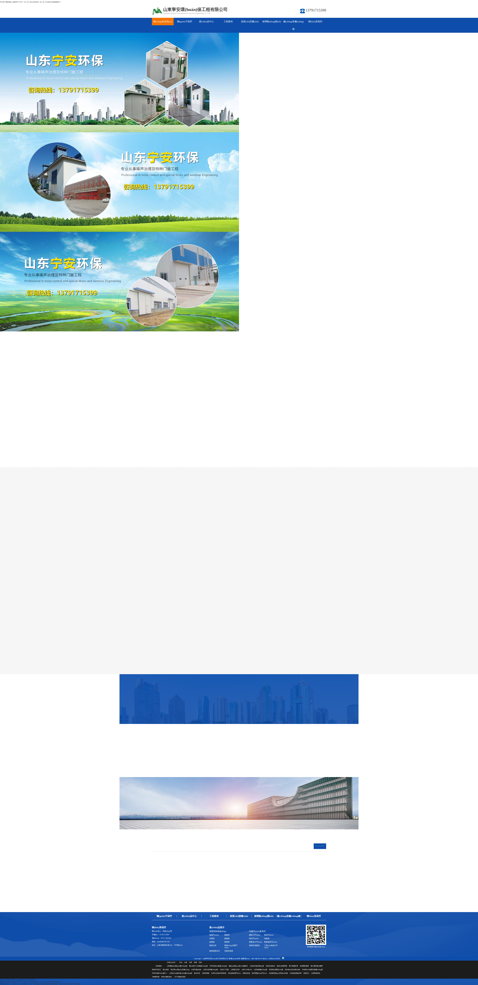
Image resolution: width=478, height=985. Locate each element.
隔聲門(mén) (214, 935)
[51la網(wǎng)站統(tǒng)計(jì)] (283, 958)
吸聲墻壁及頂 (214, 951)
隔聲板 (227, 938)
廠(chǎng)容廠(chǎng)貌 (293, 25)
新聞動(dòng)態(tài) (271, 21)
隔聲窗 (212, 942)
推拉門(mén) (269, 935)
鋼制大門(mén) (254, 935)
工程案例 (228, 21)
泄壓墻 (266, 938)
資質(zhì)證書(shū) (250, 21)
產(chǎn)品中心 (206, 21)
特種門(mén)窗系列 (259, 376)
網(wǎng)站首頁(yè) (162, 21)
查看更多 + (149, 736)
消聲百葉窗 (228, 951)
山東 (185, 962)
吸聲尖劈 (212, 945)
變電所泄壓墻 (254, 945)
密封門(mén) (254, 938)
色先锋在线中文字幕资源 (72, 984)
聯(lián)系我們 (315, 21)
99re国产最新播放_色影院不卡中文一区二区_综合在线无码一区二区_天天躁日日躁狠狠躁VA (30, 2)
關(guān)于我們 (184, 21)
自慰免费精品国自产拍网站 (54, 984)
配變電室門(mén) (270, 942)
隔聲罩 (227, 935)
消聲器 (212, 938)
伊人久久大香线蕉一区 (22, 984)
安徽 (195, 962)
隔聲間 (227, 942)
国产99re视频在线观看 (37, 984)
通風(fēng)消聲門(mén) (230, 947)
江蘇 (190, 962)
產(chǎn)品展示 (216, 927)
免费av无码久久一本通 (7, 984)
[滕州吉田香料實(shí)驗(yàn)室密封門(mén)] (273, 801)
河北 (180, 962)
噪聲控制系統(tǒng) (219, 376)
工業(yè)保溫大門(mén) (270, 947)
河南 (200, 962)
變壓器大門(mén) (255, 942)
